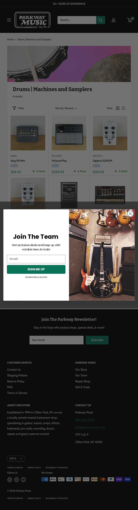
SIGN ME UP (36, 269)
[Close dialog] (130, 214)
